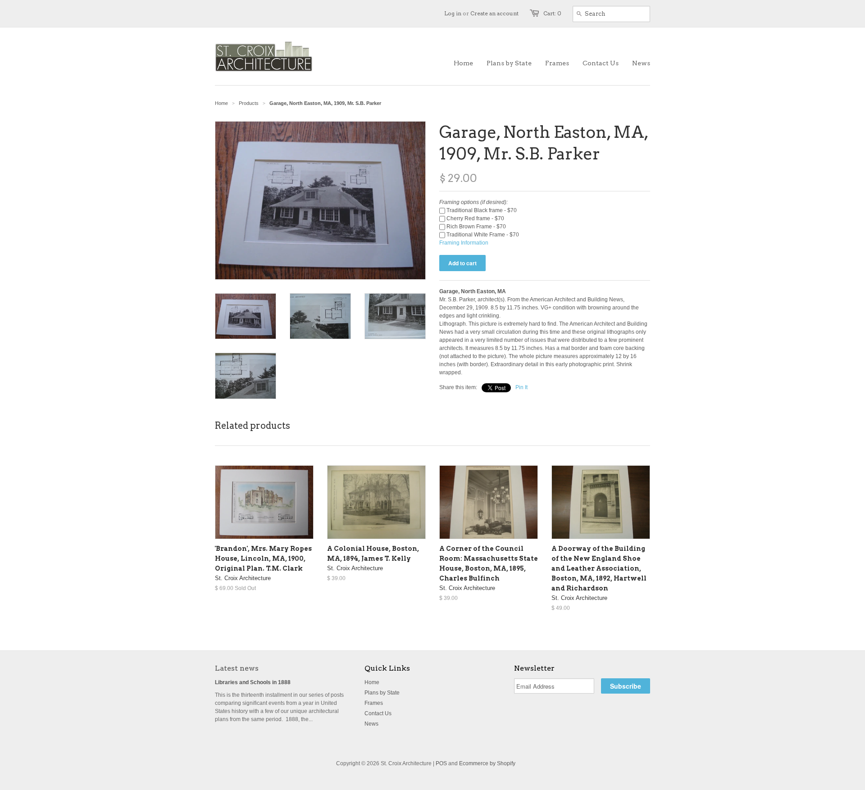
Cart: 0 (552, 13)
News (371, 724)
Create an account (494, 13)
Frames (373, 703)
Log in (452, 13)
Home (371, 682)
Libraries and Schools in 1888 (253, 682)
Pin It (521, 387)
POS (441, 763)
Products (249, 103)
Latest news (237, 668)
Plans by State (382, 693)
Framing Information (463, 243)
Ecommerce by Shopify (487, 763)
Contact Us (378, 713)
